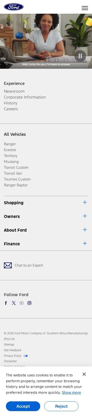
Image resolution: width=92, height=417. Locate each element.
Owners (12, 216)
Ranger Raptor (15, 185)
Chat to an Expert (29, 265)
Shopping (14, 202)
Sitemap (9, 344)
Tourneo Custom (17, 179)
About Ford (15, 230)
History (10, 103)
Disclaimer (10, 361)
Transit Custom (16, 167)
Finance (12, 244)
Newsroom (14, 91)
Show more (71, 392)
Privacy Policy (13, 356)
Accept (23, 406)
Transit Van (13, 173)
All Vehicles (15, 134)
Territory (10, 155)
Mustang (11, 161)
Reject (61, 406)
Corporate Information (25, 97)
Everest (10, 149)
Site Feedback (12, 350)
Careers (11, 109)
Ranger (10, 144)
